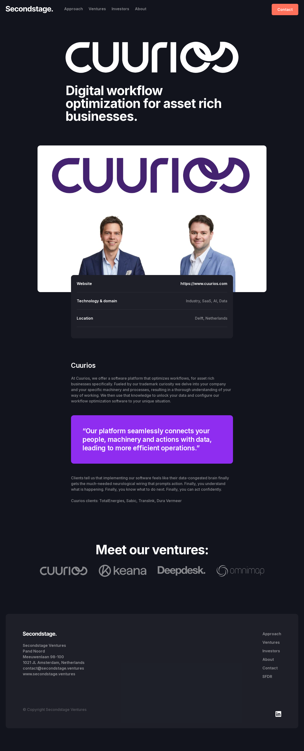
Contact (285, 9)
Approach (73, 8)
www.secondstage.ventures (49, 674)
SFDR (267, 676)
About (140, 8)
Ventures (97, 8)
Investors (120, 8)
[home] (31, 9)
